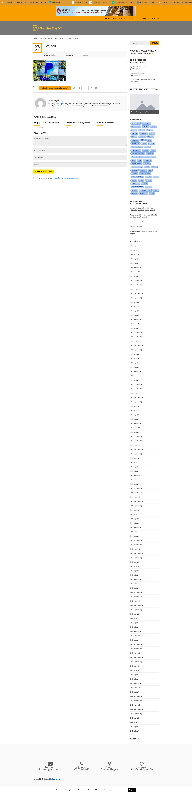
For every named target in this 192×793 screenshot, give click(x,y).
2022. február (133, 478)
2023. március (134, 421)
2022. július (133, 456)
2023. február (133, 426)
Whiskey (145, 181)
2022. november (134, 439)
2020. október (134, 547)
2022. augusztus (134, 452)
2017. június (133, 720)
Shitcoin (150, 134)
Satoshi (134, 128)
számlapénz (144, 131)
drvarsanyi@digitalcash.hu (50, 767)
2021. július (133, 508)
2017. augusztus (134, 712)
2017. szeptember (135, 707)
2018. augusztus (134, 660)
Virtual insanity (145, 155)
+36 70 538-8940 (81, 767)
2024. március (134, 369)
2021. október (134, 495)
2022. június (133, 460)
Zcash (155, 188)
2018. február (133, 686)
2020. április (133, 573)
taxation (148, 145)
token (154, 165)
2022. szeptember (135, 447)
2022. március (134, 473)
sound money (135, 121)
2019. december (134, 590)
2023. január (133, 430)
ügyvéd (62, 102)
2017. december (134, 694)
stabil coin (143, 192)
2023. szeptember (135, 395)
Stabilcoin (135, 181)
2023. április (133, 417)
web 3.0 (146, 148)
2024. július (133, 352)
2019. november (134, 595)
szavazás (142, 134)
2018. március (134, 681)
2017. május (133, 725)
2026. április (133, 261)
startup (134, 178)
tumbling (134, 191)
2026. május (133, 257)
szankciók (150, 151)
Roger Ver (134, 155)
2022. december (134, 434)
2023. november (134, 387)
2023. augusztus (134, 400)
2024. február (133, 374)
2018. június (133, 668)
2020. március (134, 577)
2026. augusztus (134, 244)
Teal (133, 145)
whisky (156, 175)
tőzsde (141, 178)
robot (133, 158)
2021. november (134, 491)
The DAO (148, 185)
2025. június (133, 304)
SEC (142, 138)
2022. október (134, 443)
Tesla (144, 141)
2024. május (133, 361)
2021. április (133, 521)
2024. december (134, 330)
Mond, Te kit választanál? (106, 121)
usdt (140, 158)
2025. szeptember (135, 291)
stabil (153, 155)
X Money (134, 171)
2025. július (133, 300)
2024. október (134, 339)
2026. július (133, 248)
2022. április (133, 469)
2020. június (133, 564)
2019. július (133, 612)
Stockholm (148, 158)
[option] (144, 102)
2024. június (133, 356)
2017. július (133, 716)
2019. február (133, 634)
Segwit (149, 128)
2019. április (133, 625)
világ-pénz (135, 138)
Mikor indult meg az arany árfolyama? (79, 121)
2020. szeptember (135, 551)
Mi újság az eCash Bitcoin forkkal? (46, 121)
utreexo (149, 178)
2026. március (134, 265)
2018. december (134, 642)
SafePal (149, 175)
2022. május (133, 465)
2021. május (133, 517)
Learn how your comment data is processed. (67, 176)
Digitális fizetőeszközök (46, 36)
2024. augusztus (134, 348)
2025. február (133, 322)
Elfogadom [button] (132, 790)
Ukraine (134, 134)
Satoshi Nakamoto (145, 171)
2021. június (133, 512)
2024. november (134, 335)
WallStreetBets (136, 124)
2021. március (134, 525)
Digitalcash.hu (56, 777)
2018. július (133, 664)
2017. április (133, 729)
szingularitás (135, 141)
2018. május (133, 673)
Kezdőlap (35, 36)
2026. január (133, 274)
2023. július (133, 404)
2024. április (133, 365)
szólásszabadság (137, 175)
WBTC (147, 165)
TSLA (152, 131)
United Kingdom (136, 161)
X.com (142, 128)
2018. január (133, 690)
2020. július (133, 560)
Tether (153, 125)
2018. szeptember (135, 655)
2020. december (134, 538)
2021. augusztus (134, 504)
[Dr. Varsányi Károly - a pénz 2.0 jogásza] (96, 11)
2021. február (133, 530)
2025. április (133, 313)
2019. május (133, 621)
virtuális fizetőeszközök (138, 151)
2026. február (133, 270)
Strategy (134, 168)
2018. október (134, 651)
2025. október (134, 287)
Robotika (134, 188)
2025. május (133, 309)
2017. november (134, 699)
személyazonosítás (145, 188)
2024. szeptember (135, 343)
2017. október (134, 703)
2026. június (133, 252)
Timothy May (146, 121)
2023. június (133, 408)
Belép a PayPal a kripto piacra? (63, 36)
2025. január (133, 326)
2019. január (133, 638)
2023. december (134, 382)
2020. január (133, 586)
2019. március (134, 629)
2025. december (134, 278)
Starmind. (144, 220)
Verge (152, 148)
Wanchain (146, 161)
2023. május (133, 413)
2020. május (133, 569)
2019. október (134, 599)
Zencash (143, 168)
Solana (134, 131)
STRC (149, 138)
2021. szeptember (135, 499)
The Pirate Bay (136, 148)
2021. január (133, 534)
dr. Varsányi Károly (55, 98)
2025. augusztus (134, 296)
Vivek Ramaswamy (137, 165)
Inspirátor (132, 225)
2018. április (133, 677)
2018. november (134, 647)
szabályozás (137, 185)
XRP (152, 192)
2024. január (133, 378)
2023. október (134, 391)
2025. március (134, 317)
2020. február (133, 582)
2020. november (134, 543)
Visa (150, 168)
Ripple (152, 141)
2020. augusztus (134, 556)
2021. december (134, 486)
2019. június (133, 616)
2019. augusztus (134, 608)
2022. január (133, 482)
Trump (145, 124)
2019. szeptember (135, 603)
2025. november (134, 283)
